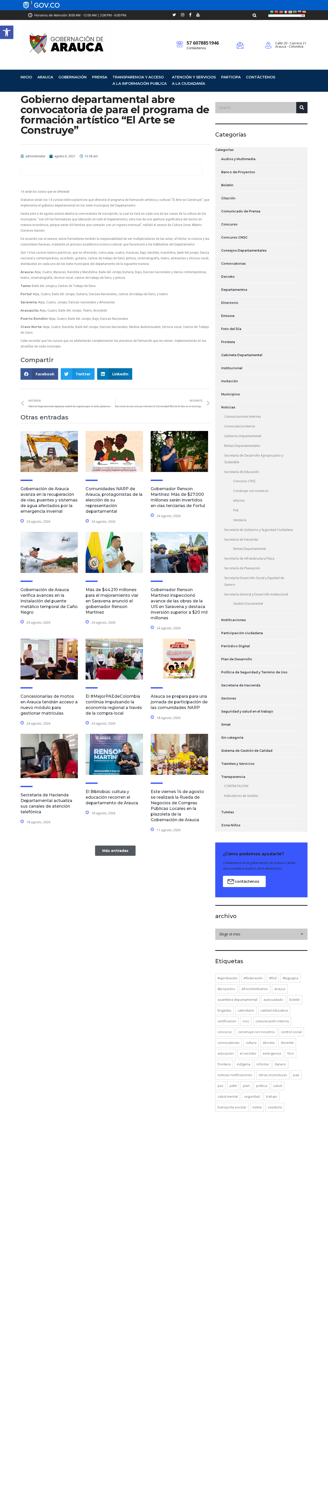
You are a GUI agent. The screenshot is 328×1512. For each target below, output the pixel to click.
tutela (257, 1107)
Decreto (228, 277)
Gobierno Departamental (242, 436)
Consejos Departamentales (243, 250)
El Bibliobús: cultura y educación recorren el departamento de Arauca (112, 797)
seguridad (252, 1096)
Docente (287, 1042)
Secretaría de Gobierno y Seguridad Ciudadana (258, 530)
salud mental (228, 1096)
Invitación (229, 381)
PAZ (220, 1085)
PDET (233, 1085)
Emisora (227, 316)
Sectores (228, 698)
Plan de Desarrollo (236, 659)
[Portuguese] (295, 12)
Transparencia (233, 777)
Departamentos (234, 290)
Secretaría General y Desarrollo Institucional (256, 594)
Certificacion (227, 1021)
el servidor (248, 1053)
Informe (239, 500)
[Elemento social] (174, 15)
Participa (231, 77)
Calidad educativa (274, 1010)
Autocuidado (273, 999)
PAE (236, 510)
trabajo (271, 1096)
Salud (277, 1085)
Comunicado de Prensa (240, 211)
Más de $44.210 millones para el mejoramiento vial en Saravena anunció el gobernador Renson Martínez (112, 601)
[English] (281, 12)
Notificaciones (233, 620)
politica (261, 1085)
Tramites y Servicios (237, 764)
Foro (290, 1053)
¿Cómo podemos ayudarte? (253, 853)
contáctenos (247, 881)
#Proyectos (226, 988)
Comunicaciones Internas (242, 416)
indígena (243, 1064)
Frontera (228, 342)
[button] (6, 32)
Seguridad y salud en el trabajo (247, 711)
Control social (291, 1032)
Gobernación (72, 77)
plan (246, 1085)
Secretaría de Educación (241, 472)
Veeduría (239, 520)
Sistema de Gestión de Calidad (246, 751)
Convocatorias (233, 263)
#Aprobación (228, 978)
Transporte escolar (232, 1107)
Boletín (227, 185)
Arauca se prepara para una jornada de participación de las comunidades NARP (179, 702)
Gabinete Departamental (241, 355)
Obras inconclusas (273, 1075)
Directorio (229, 303)
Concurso (229, 224)
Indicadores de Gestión (241, 796)
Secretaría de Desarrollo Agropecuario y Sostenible (253, 458)
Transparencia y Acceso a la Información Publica (139, 80)
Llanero (280, 1064)
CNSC (245, 1021)
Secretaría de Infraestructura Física (249, 558)
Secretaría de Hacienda (241, 539)
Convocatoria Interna (239, 426)
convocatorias (229, 1042)
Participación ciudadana (242, 633)
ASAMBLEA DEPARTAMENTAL (237, 999)
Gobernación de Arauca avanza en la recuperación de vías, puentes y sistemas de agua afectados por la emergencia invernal (49, 500)
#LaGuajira (290, 978)
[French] (286, 12)
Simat (226, 724)
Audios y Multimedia (238, 159)
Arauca (45, 77)
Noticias (228, 407)
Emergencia (272, 1053)
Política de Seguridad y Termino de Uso (254, 672)
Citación (228, 198)
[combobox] (261, 934)
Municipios (230, 394)
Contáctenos (196, 48)
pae (296, 1075)
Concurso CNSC (234, 237)
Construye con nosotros (250, 491)
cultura (251, 1042)
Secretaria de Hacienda (240, 685)
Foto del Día (231, 329)
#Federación (253, 978)
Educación (226, 1053)
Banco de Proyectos (238, 172)
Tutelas (227, 812)
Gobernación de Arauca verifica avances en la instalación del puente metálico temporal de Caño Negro (49, 601)
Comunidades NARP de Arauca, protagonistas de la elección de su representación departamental (114, 500)
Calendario (246, 1010)
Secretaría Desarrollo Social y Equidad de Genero (254, 581)
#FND (272, 978)
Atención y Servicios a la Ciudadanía (194, 80)
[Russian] (300, 12)
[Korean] (290, 12)
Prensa (99, 77)
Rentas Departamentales (242, 446)
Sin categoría (232, 737)
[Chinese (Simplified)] (276, 12)
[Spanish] (304, 12)
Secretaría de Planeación (242, 568)
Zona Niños (230, 825)
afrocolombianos (254, 988)
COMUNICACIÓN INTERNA (272, 1021)
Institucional (231, 368)
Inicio (26, 77)
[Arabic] (272, 12)
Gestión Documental (248, 603)
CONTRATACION (236, 786)
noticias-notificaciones (235, 1075)
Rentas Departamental (249, 549)
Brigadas (224, 1010)
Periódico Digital (235, 646)
